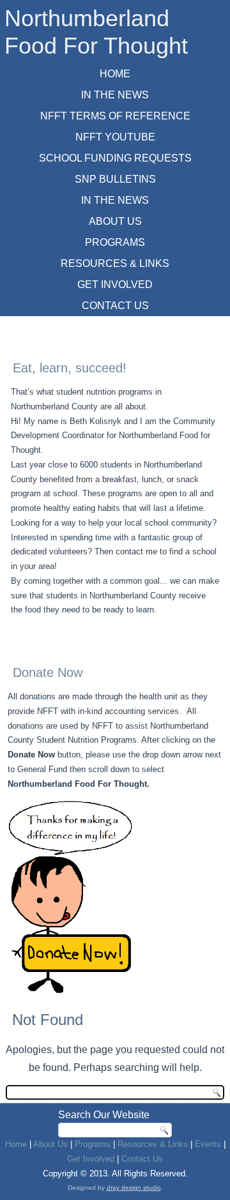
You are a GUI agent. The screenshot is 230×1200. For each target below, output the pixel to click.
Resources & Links (115, 263)
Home (115, 73)
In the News (115, 200)
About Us (115, 221)
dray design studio (134, 1187)
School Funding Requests (115, 158)
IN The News (115, 94)
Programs (115, 242)
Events (208, 1144)
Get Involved (115, 284)
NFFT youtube (115, 137)
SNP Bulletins (115, 179)
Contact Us (115, 305)
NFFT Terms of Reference (115, 115)
